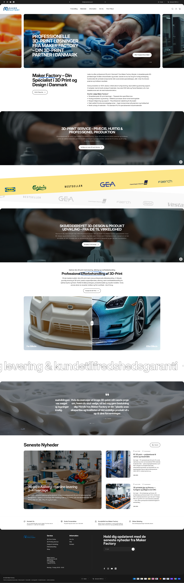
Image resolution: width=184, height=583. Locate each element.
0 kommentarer (43, 482)
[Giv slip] (92, 323)
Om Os (71, 539)
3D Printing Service (52, 542)
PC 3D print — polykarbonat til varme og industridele (144, 455)
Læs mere (30, 504)
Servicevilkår (28, 579)
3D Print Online (51, 539)
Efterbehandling (51, 546)
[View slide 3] (94, 423)
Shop (48, 549)
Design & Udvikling (52, 544)
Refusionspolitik (21, 579)
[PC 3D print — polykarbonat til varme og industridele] (118, 464)
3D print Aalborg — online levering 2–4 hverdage (52, 488)
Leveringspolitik (34, 579)
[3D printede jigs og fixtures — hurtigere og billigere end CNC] (118, 496)
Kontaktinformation (42, 579)
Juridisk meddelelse (50, 579)
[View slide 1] (90, 423)
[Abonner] (133, 549)
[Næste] (105, 2)
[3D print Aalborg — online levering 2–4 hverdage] (63, 480)
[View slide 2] (92, 423)
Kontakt (71, 544)
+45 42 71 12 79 (87, 2)
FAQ (70, 542)
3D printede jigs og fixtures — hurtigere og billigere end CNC (144, 489)
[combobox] (161, 2)
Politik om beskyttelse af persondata (10, 579)
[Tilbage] (69, 2)
